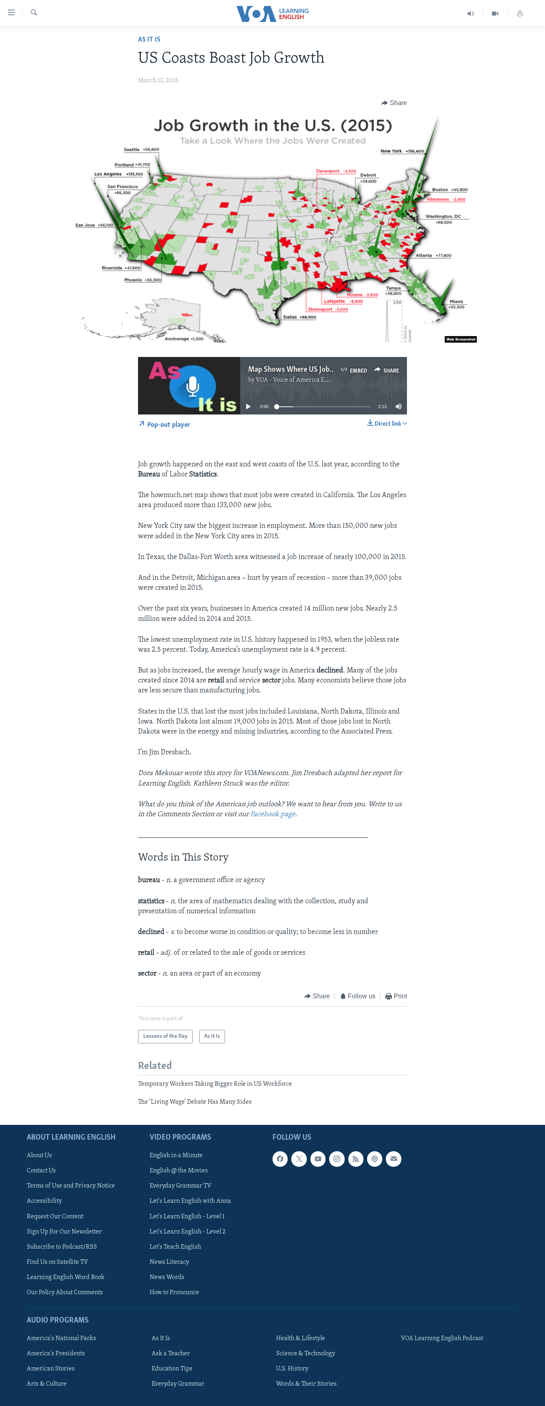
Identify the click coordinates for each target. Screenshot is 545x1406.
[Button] (394, 103)
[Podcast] (374, 1158)
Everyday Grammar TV (180, 1186)
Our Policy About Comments (65, 1292)
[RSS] (355, 1158)
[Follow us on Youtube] (318, 1158)
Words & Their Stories (306, 1384)
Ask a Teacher (171, 1353)
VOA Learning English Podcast (442, 1338)
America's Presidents (56, 1353)
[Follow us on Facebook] (280, 1158)
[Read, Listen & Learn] (519, 14)
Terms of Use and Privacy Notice (71, 1186)
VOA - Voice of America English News (307, 380)
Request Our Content (55, 1216)
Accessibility (44, 1201)
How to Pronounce (174, 1292)
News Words (167, 1277)
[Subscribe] (393, 1158)
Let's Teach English (175, 1246)
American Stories (51, 1369)
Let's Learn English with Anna (190, 1201)
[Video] (495, 14)
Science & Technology (305, 1353)
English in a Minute (176, 1155)
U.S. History (292, 1369)
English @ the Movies (179, 1171)
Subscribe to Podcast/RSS (62, 1246)
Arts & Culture (47, 1384)
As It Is (149, 40)
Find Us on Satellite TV (57, 1262)
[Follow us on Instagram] (336, 1158)
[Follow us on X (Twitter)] (298, 1158)
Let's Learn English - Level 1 (187, 1216)
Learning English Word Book (66, 1277)
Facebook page (272, 814)
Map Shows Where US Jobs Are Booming (311, 370)
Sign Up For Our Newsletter (64, 1231)
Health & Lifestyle (300, 1338)
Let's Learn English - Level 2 (187, 1231)
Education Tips (172, 1369)
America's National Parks (61, 1338)
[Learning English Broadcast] (471, 14)
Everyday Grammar (178, 1384)
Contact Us (41, 1171)
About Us (39, 1155)
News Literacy (169, 1262)
